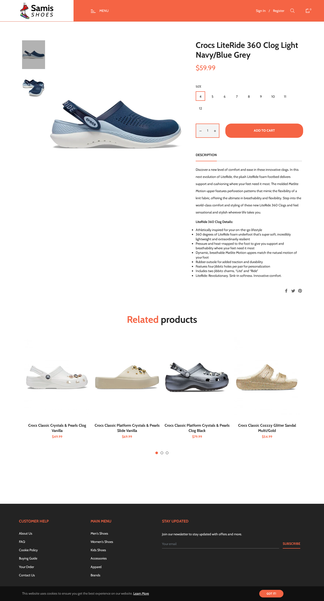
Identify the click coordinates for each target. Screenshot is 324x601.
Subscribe (291, 543)
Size (198, 86)
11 (285, 96)
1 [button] (156, 453)
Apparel (96, 567)
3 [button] (167, 453)
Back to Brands (164, 483)
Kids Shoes (98, 550)
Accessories (99, 558)
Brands (95, 575)
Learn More (141, 593)
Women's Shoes (102, 542)
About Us (25, 533)
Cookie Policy (28, 550)
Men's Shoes (99, 533)
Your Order (26, 567)
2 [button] (162, 453)
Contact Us (27, 575)
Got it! (271, 593)
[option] (57, 395)
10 (273, 96)
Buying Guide (28, 558)
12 (200, 108)
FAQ (22, 542)
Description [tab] (206, 155)
